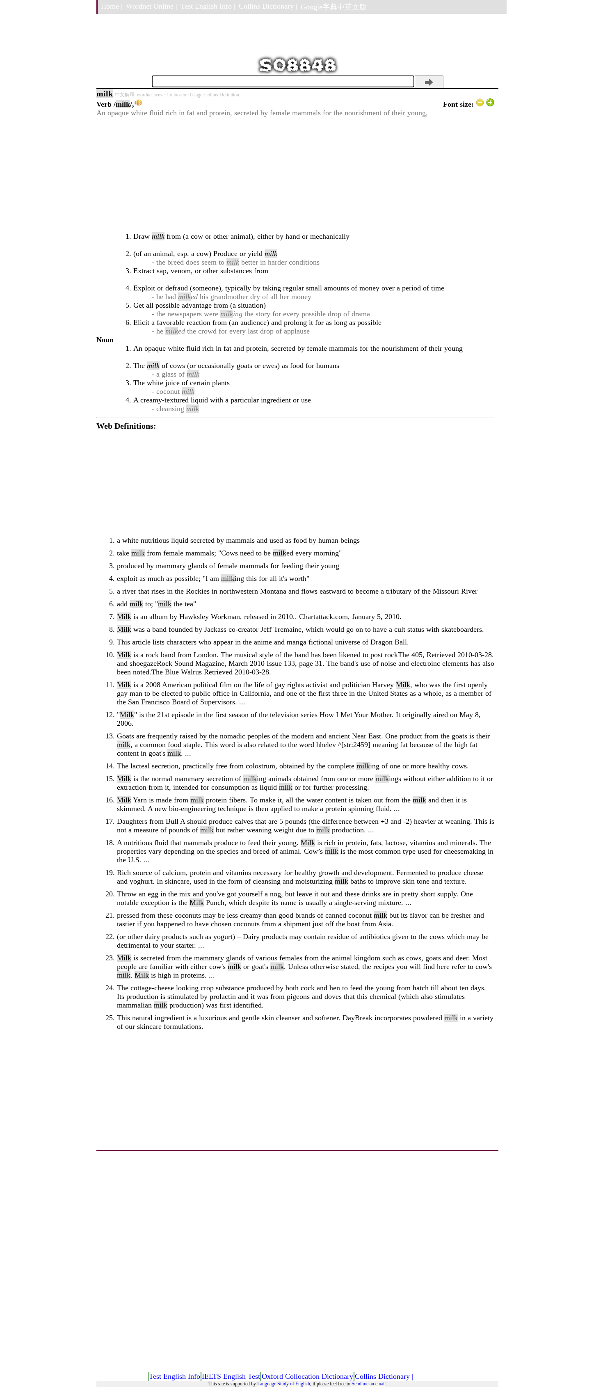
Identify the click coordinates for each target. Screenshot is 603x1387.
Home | (112, 6)
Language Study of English (283, 1384)
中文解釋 (125, 95)
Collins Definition (221, 95)
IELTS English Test (231, 1376)
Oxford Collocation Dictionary (307, 1376)
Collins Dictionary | (268, 6)
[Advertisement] (295, 174)
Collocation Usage (184, 95)
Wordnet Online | (151, 6)
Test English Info (174, 1376)
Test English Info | (207, 6)
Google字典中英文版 (334, 7)
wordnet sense (150, 95)
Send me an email (369, 1384)
